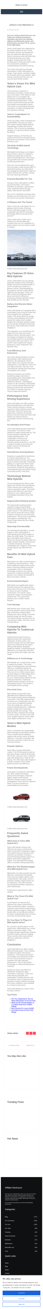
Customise (21, 1298)
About (7, 1269)
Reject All (21, 1304)
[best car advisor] (21, 5)
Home (7, 1263)
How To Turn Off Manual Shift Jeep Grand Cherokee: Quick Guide (14, 1158)
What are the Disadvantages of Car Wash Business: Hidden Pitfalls (22, 1004)
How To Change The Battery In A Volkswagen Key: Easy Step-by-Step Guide (29, 1158)
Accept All (21, 1293)
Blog (6, 1266)
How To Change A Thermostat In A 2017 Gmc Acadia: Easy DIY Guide (13, 1077)
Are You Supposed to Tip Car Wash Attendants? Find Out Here (23, 1000)
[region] (21, 1292)
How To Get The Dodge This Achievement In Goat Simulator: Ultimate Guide (28, 1077)
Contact (7, 1273)
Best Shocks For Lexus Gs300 (22, 1008)
